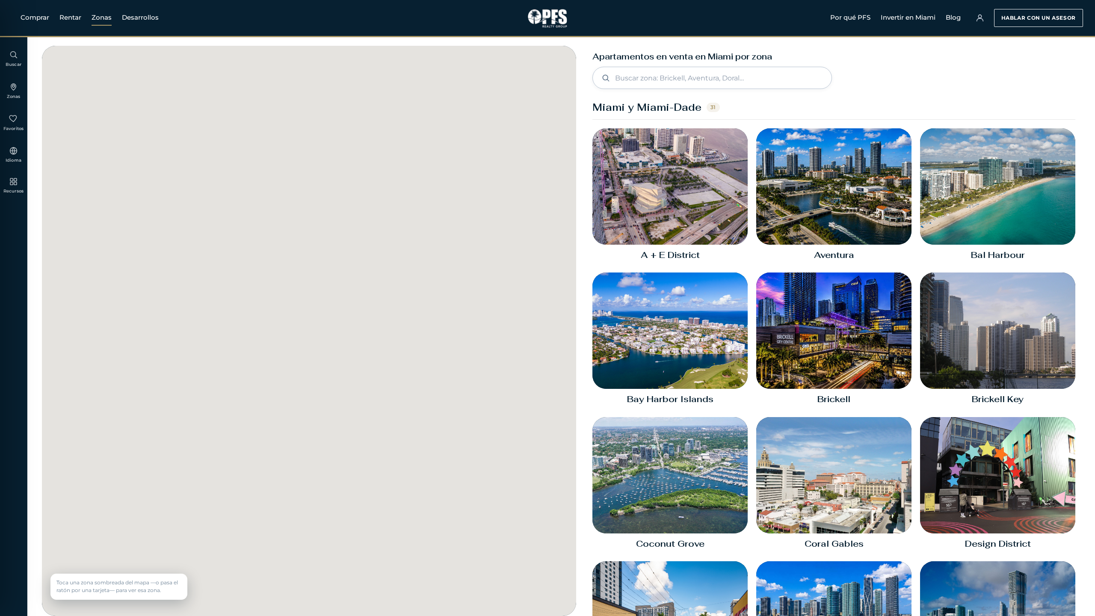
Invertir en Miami (908, 17)
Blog (953, 17)
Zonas (102, 17)
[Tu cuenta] (980, 18)
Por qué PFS (850, 17)
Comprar (35, 17)
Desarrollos (140, 17)
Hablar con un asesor (1038, 18)
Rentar (70, 17)
